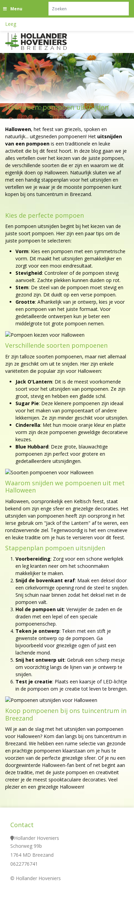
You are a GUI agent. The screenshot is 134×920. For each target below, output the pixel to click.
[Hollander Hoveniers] (44, 41)
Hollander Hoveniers (36, 838)
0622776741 (24, 864)
